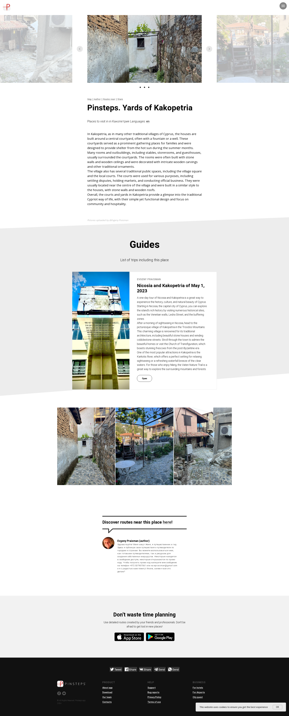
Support (152, 687)
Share (120, 99)
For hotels (198, 687)
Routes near (109, 99)
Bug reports (153, 692)
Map (89, 99)
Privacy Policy (154, 697)
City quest (198, 697)
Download (107, 692)
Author (97, 99)
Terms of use (154, 702)
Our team (107, 697)
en (147, 121)
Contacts (107, 702)
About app (107, 687)
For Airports (199, 692)
